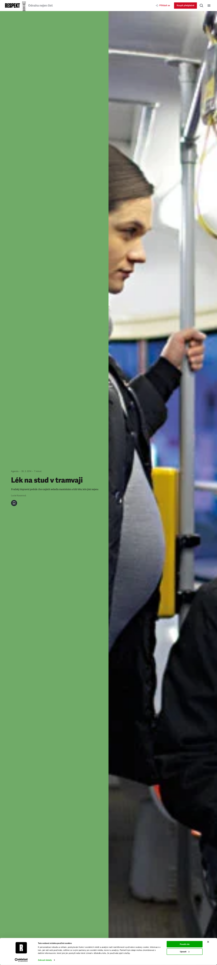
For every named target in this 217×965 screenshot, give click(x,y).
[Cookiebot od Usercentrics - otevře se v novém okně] (21, 960)
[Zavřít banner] (208, 942)
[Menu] (209, 6)
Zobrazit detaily (45, 960)
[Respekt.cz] (12, 5)
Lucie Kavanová (18, 495)
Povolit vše (184, 944)
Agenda (14, 471)
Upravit (183, 951)
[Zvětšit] (162, 488)
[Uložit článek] (14, 503)
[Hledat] (201, 6)
